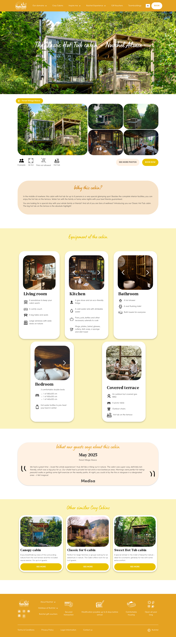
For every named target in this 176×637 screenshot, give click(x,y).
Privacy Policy (47, 630)
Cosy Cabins (57, 6)
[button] (40, 6)
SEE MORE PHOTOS (128, 162)
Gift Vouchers (117, 6)
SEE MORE (41, 567)
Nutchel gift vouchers (48, 614)
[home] (21, 5)
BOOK (157, 6)
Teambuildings (134, 6)
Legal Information (68, 630)
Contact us (87, 630)
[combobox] (148, 6)
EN (148, 6)
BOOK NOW (150, 162)
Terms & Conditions (26, 630)
